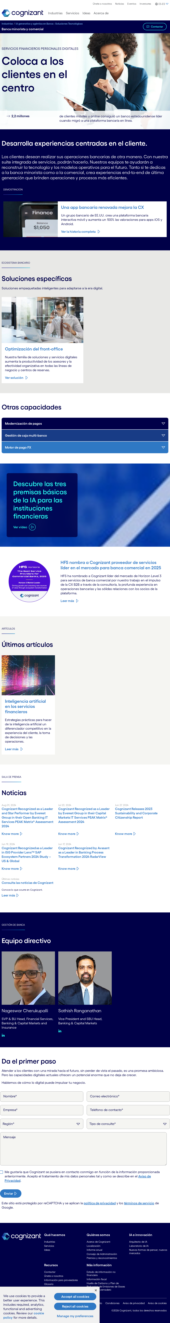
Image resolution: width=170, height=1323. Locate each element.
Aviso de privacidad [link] (134, 1303)
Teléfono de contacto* (106, 1110)
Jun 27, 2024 (121, 805)
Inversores (145, 3)
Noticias (119, 3)
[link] (22, 13)
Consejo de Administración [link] (102, 1254)
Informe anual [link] (94, 1249)
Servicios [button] (72, 13)
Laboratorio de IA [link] (139, 1245)
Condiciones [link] (112, 1303)
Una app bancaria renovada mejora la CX (102, 207)
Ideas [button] (86, 13)
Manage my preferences (75, 1316)
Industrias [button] (55, 13)
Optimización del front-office (34, 348)
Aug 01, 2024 (9, 805)
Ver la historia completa (78, 231)
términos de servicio (139, 1203)
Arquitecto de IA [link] (138, 1241)
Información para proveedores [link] (61, 1280)
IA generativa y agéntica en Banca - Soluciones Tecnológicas (49, 23)
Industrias (7, 23)
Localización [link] (93, 1245)
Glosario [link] (48, 1284)
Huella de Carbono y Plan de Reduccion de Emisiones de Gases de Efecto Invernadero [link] (106, 1286)
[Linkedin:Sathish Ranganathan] (60, 1030)
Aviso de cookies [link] (157, 1303)
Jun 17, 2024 (64, 844)
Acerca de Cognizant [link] (98, 1241)
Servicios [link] (49, 1245)
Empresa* (10, 1110)
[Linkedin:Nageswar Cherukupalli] (4, 1035)
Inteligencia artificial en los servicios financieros (25, 706)
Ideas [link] (47, 1249)
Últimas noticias (10, 879)
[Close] (96, 1290)
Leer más (67, 601)
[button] (161, 3)
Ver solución (14, 378)
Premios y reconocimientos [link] (102, 1258)
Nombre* (10, 1096)
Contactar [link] (49, 1272)
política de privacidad (100, 1203)
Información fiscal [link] (97, 1279)
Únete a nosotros (102, 3)
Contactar (157, 26)
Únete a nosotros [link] (53, 1276)
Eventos (131, 3)
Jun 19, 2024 (8, 844)
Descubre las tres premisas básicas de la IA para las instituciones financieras (40, 500)
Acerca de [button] (101, 13)
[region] (50, 1305)
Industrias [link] (49, 1241)
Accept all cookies (75, 1296)
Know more (10, 834)
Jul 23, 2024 (64, 805)
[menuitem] (102, 3)
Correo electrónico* (105, 1096)
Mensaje (9, 1137)
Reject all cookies (75, 1306)
